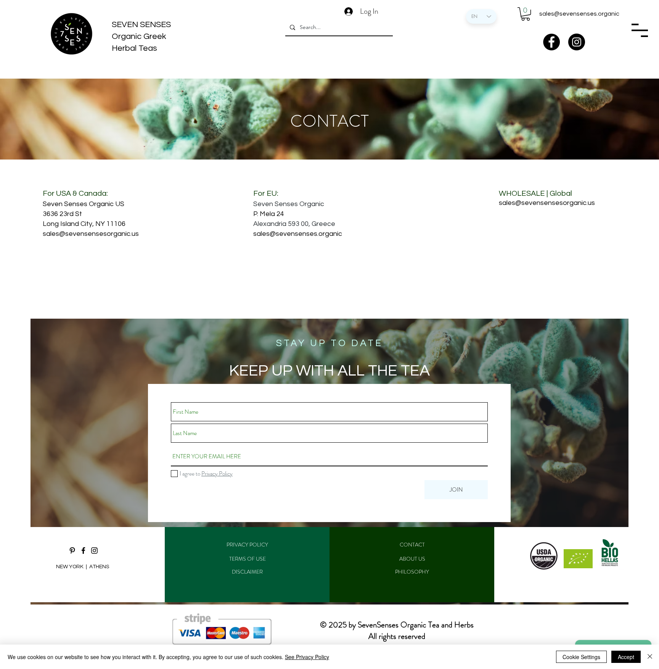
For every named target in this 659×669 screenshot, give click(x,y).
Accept (626, 657)
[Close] (649, 657)
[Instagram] (576, 42)
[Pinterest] (72, 550)
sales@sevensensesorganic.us (91, 233)
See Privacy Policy (307, 657)
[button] (526, 14)
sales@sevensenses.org (291, 233)
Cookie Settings (581, 657)
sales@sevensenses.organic (579, 14)
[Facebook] (551, 42)
